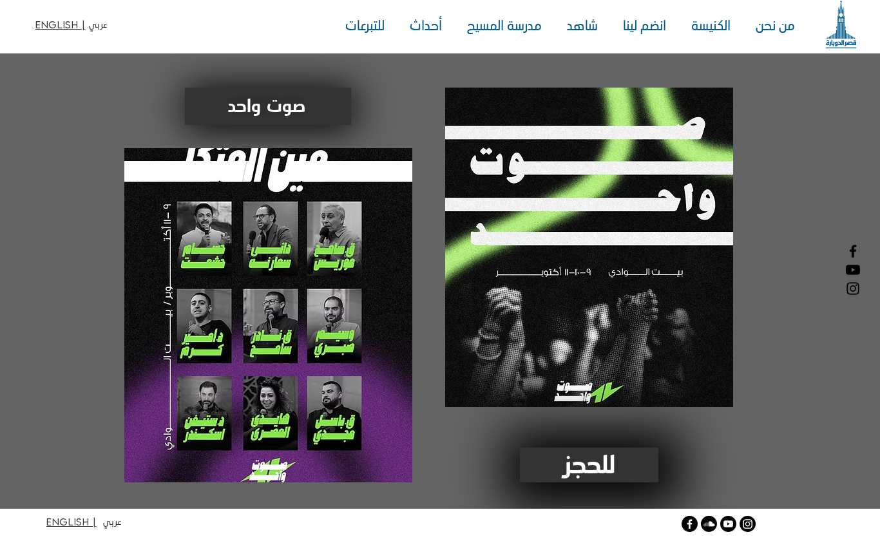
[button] (771, 25)
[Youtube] (728, 524)
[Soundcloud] (709, 524)
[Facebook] (853, 251)
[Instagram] (853, 288)
